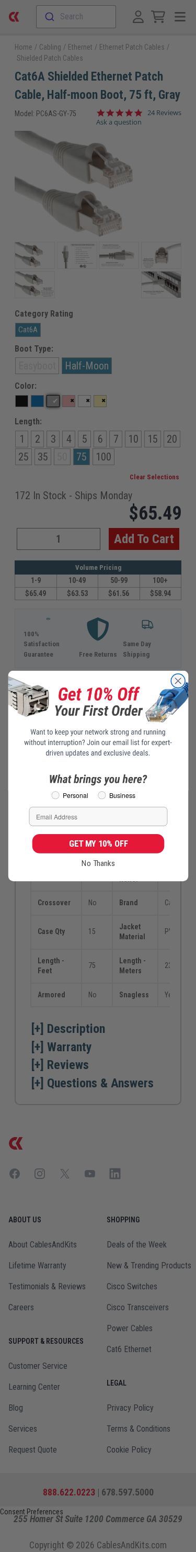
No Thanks (98, 863)
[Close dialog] (178, 681)
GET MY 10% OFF (98, 843)
